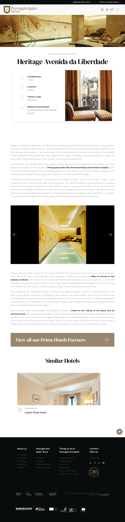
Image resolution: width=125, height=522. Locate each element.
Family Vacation (65, 461)
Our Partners (58, 54)
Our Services (21, 464)
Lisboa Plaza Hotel (35, 412)
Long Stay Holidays (43, 467)
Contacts (20, 467)
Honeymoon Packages (67, 471)
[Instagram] (99, 463)
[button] (102, 10)
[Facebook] (95, 463)
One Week (39, 461)
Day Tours (39, 458)
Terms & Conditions (39, 493)
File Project (29, 493)
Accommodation (70, 54)
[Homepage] (16, 9)
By (105, 493)
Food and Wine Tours (67, 458)
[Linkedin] (90, 463)
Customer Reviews (53, 493)
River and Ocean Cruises (68, 474)
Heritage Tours (64, 467)
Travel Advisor (95, 458)
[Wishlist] (111, 10)
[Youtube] (103, 463)
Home (51, 54)
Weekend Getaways (43, 464)
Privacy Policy (18, 493)
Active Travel (64, 464)
